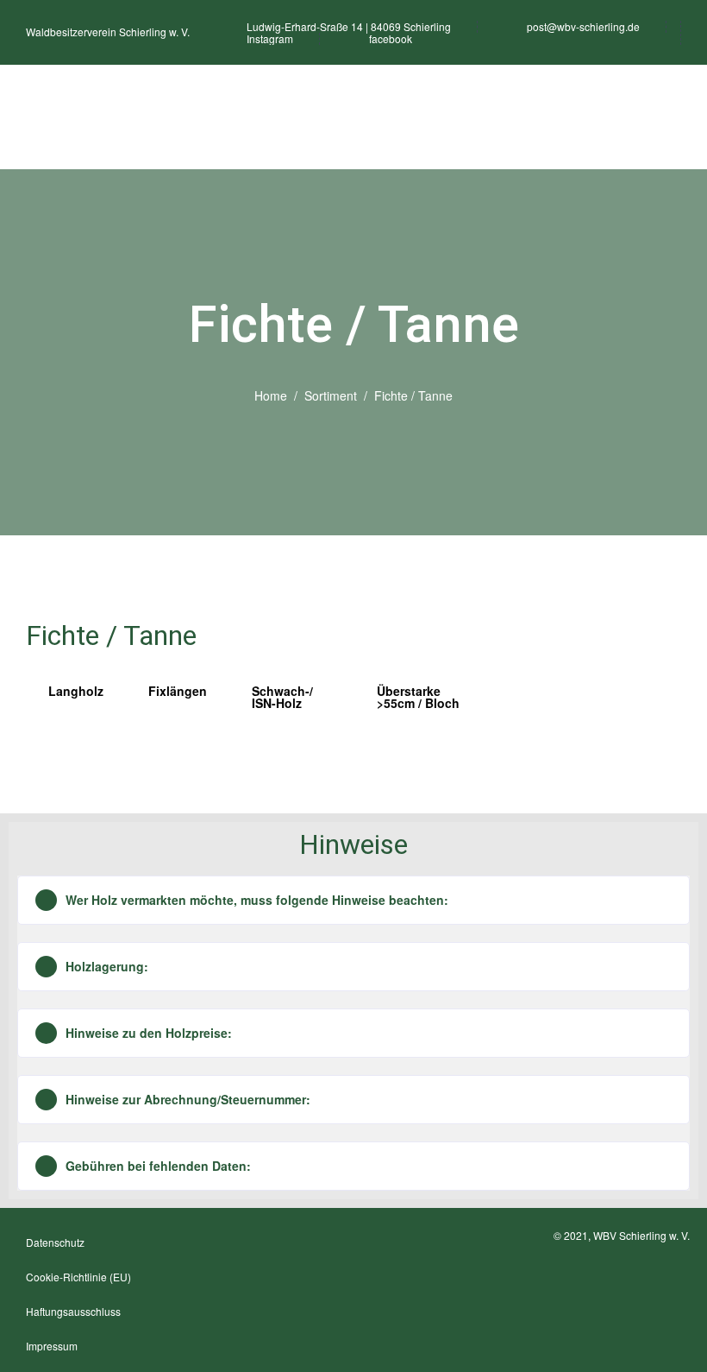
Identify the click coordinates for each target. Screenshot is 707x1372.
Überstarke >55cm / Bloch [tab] (418, 696)
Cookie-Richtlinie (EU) (78, 1276)
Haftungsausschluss (73, 1311)
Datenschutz (55, 1242)
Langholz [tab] (75, 690)
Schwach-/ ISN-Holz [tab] (282, 696)
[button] (353, 900)
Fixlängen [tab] (177, 690)
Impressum (52, 1345)
